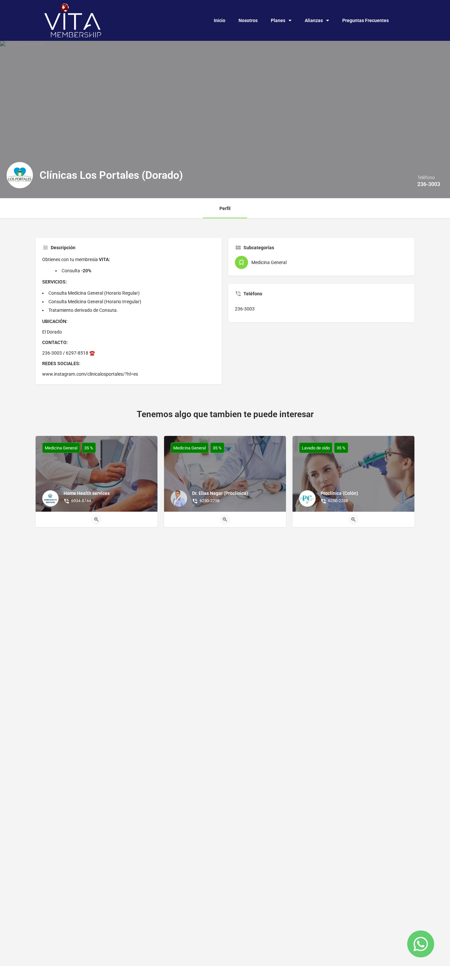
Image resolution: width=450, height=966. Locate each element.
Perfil (225, 208)
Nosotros (248, 20)
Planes (278, 20)
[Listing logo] (20, 175)
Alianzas (314, 20)
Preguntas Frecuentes (365, 20)
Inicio (219, 20)
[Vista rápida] (96, 519)
